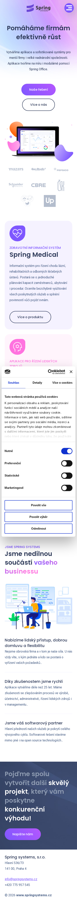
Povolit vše (38, 505)
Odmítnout (38, 528)
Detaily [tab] (37, 382)
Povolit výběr (38, 517)
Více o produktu (30, 317)
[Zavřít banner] (71, 371)
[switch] (66, 463)
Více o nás (38, 104)
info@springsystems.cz (21, 879)
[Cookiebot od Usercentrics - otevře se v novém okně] (49, 371)
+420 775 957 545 (17, 885)
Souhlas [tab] (13, 382)
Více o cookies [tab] (62, 382)
